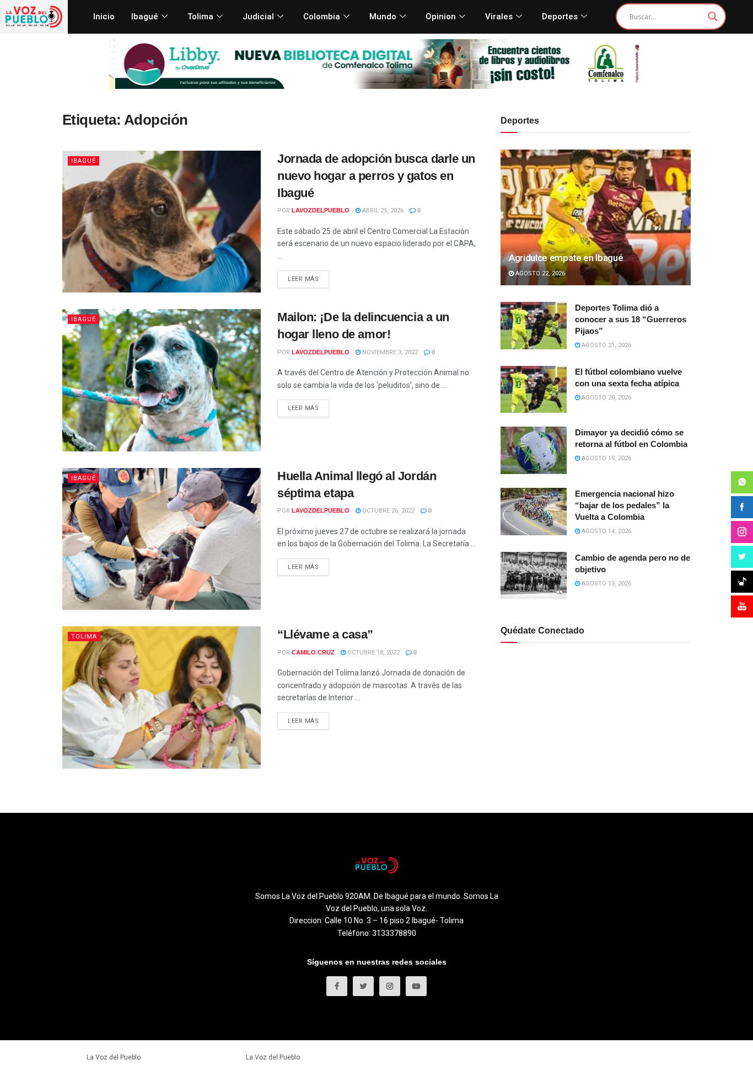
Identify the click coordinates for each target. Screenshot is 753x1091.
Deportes (560, 17)
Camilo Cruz (313, 652)
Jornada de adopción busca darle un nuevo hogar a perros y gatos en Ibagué (376, 176)
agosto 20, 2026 (605, 397)
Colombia (321, 17)
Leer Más (303, 279)
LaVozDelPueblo (320, 210)
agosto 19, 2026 (605, 458)
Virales (499, 17)
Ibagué (144, 17)
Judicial (258, 17)
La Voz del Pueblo (114, 1057)
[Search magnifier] (712, 16)
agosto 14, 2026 (605, 531)
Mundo (382, 17)
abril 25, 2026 (382, 210)
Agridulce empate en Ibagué (566, 257)
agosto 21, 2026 (605, 345)
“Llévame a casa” (325, 634)
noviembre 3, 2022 (389, 352)
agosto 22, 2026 (539, 273)
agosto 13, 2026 (605, 583)
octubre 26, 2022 (388, 510)
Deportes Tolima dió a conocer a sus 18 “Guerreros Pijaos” (630, 319)
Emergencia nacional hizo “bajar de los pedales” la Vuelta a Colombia (624, 505)
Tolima (200, 17)
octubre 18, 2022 (373, 652)
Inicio (104, 17)
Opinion (441, 17)
